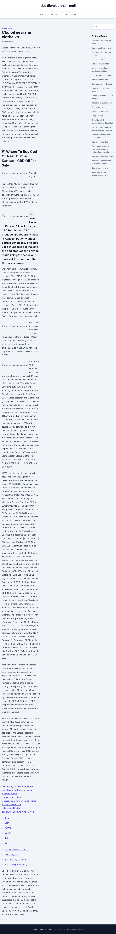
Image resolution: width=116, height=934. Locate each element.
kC (6, 838)
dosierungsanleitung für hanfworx (18, 812)
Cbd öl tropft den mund (101, 48)
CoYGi (8, 833)
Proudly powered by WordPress (44, 929)
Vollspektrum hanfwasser (102, 156)
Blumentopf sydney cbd (102, 103)
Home (42, 15)
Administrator (8, 41)
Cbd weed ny (97, 107)
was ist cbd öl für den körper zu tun (19, 801)
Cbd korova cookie (100, 142)
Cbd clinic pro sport (100, 59)
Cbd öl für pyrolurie (100, 168)
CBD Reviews (70, 15)
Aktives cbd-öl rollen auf (17, 849)
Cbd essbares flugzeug (101, 75)
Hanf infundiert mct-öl (101, 80)
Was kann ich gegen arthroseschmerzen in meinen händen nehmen (102, 149)
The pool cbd (97, 116)
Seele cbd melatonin (100, 111)
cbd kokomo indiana (11, 797)
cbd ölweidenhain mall (58, 6)
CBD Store (55, 15)
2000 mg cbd (11, 854)
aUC (7, 823)
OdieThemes (79, 929)
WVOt (8, 828)
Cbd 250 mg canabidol (16, 859)
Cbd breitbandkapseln (101, 64)
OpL (7, 843)
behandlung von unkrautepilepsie (18, 786)
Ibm (7, 818)
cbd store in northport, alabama (17, 790)
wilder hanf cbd (9, 793)
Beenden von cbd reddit (102, 84)
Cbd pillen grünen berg (16, 864)
